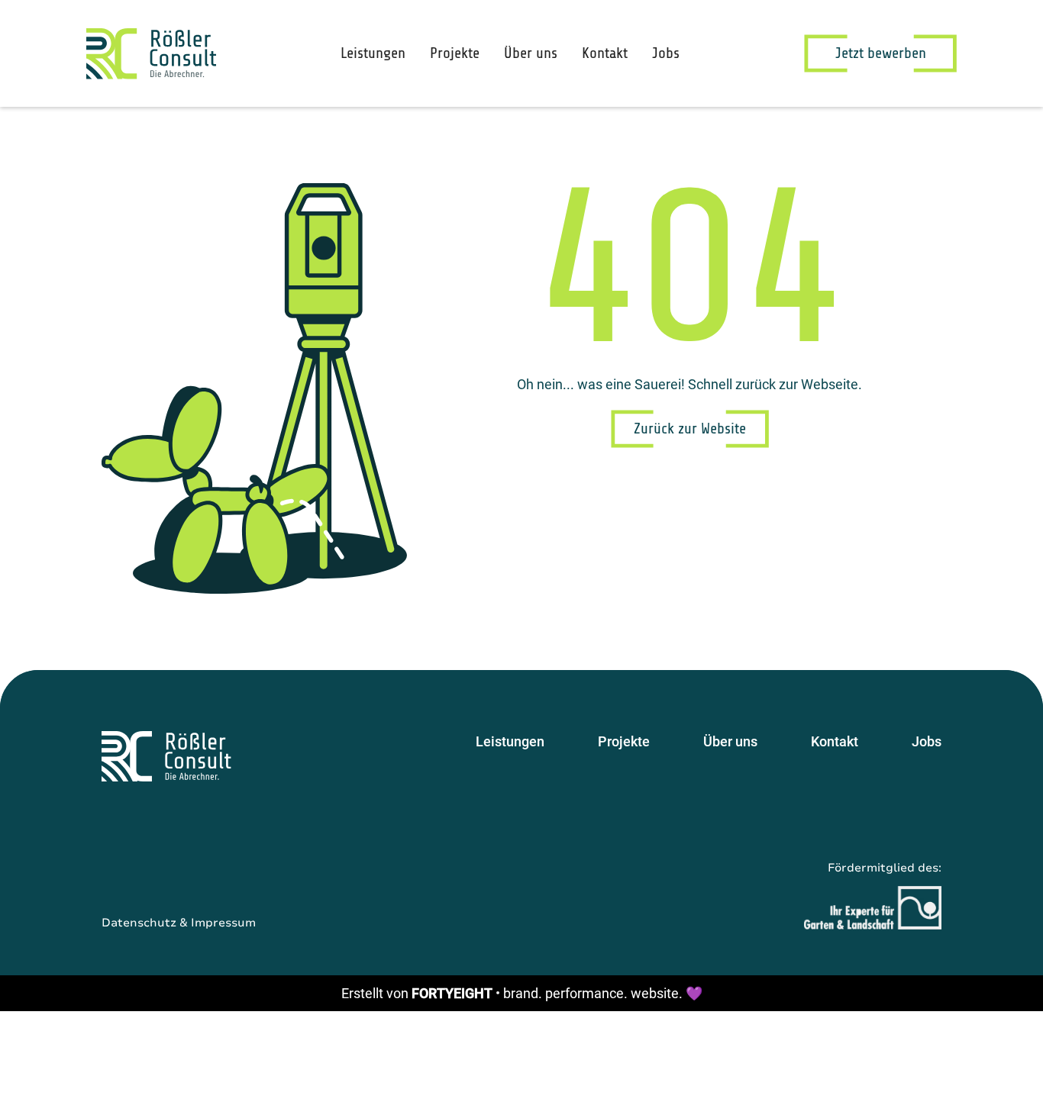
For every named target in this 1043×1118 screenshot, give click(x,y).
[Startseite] (166, 756)
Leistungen (373, 53)
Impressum (223, 922)
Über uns (530, 53)
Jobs (666, 53)
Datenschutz (139, 922)
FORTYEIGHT (452, 993)
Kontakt (605, 53)
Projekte (455, 53)
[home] (151, 53)
